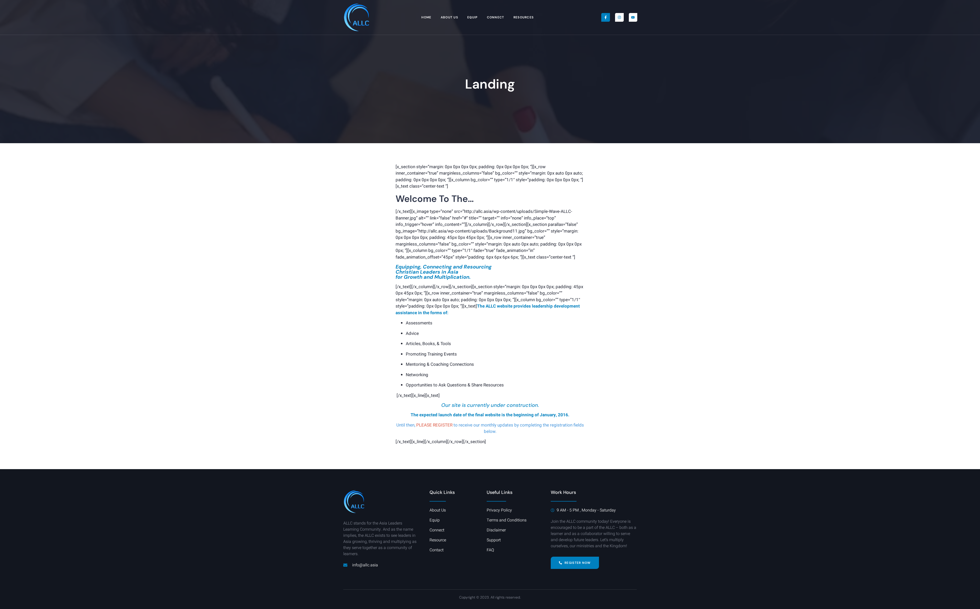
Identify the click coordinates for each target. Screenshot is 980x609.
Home (426, 17)
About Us (449, 17)
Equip (472, 17)
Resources (523, 17)
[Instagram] (619, 17)
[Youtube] (633, 17)
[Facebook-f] (605, 17)
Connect (495, 17)
